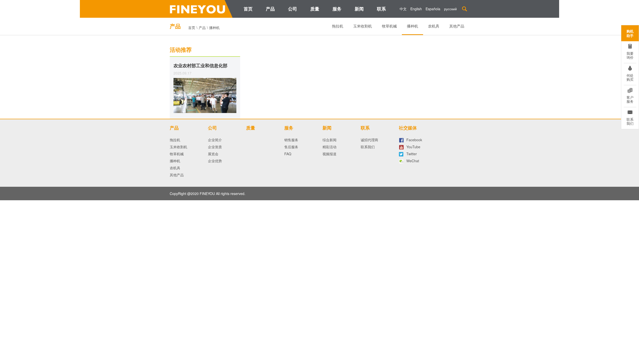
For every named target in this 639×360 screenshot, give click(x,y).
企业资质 (215, 146)
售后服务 (291, 146)
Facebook (414, 139)
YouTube (413, 146)
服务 (336, 9)
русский (450, 8)
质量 (314, 9)
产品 (270, 9)
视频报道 (329, 153)
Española (433, 8)
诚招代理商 (369, 139)
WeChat (412, 160)
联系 (381, 9)
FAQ (287, 153)
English (416, 8)
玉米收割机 (362, 25)
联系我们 (368, 146)
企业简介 (215, 139)
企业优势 (215, 160)
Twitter (411, 153)
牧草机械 (389, 25)
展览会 (213, 153)
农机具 (433, 25)
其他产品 (456, 25)
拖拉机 (337, 25)
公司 (292, 9)
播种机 (412, 25)
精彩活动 (329, 146)
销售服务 (291, 139)
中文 (403, 8)
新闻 (359, 9)
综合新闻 (329, 139)
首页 (248, 9)
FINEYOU (207, 193)
